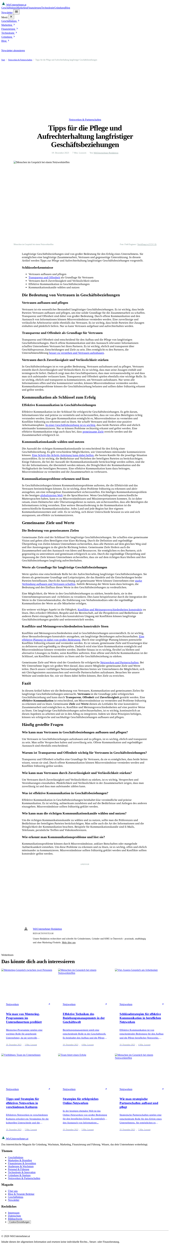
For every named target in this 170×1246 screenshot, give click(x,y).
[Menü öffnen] (16, 11)
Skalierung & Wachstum (21, 1166)
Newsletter (7, 12)
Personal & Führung (18, 1169)
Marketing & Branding (20, 1160)
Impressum (13, 1212)
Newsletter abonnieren (13, 50)
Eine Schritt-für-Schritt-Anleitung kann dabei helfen (63, 455)
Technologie (47, 7)
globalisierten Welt (51, 495)
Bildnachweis (15, 1218)
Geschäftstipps (9, 7)
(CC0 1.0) (152, 244)
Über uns (13, 1191)
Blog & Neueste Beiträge (21, 1194)
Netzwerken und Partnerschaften (119, 662)
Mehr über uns (69, 942)
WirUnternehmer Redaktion (106, 153)
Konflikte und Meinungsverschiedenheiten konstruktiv (110, 609)
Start (3, 60)
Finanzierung (34, 7)
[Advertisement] (85, 89)
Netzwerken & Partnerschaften (20, 60)
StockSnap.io (142, 244)
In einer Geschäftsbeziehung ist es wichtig (70, 425)
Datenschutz (14, 1215)
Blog (67, 7)
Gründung (59, 7)
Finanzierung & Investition (22, 1163)
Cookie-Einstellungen (19, 1222)
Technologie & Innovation (22, 1172)
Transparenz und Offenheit (44, 277)
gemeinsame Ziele (93, 431)
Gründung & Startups (19, 1175)
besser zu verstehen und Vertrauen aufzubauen (76, 352)
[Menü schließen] (11, 16)
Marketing (22, 7)
